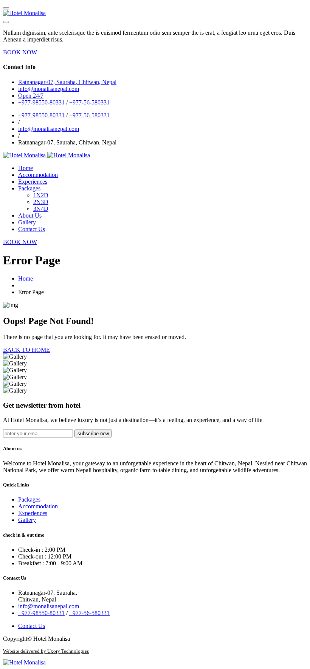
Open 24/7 (30, 95)
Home (25, 168)
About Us (30, 215)
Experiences (32, 181)
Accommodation (38, 175)
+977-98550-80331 (41, 102)
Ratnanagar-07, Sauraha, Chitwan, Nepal (67, 82)
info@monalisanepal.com (48, 129)
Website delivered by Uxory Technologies (46, 651)
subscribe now (93, 433)
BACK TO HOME (26, 350)
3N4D (40, 209)
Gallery (27, 222)
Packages (29, 188)
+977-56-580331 (89, 102)
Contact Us (31, 229)
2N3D (40, 202)
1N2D (40, 195)
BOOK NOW (20, 52)
